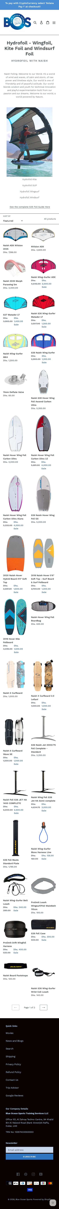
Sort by (6, 216)
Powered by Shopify (42, 1199)
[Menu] (54, 22)
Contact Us (12, 1080)
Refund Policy (13, 1072)
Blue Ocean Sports (24, 1199)
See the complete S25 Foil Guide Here (30, 207)
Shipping (10, 1056)
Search (9, 1048)
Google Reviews (14, 1095)
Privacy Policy (13, 1064)
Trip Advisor (12, 1087)
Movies (9, 1033)
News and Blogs (14, 1040)
